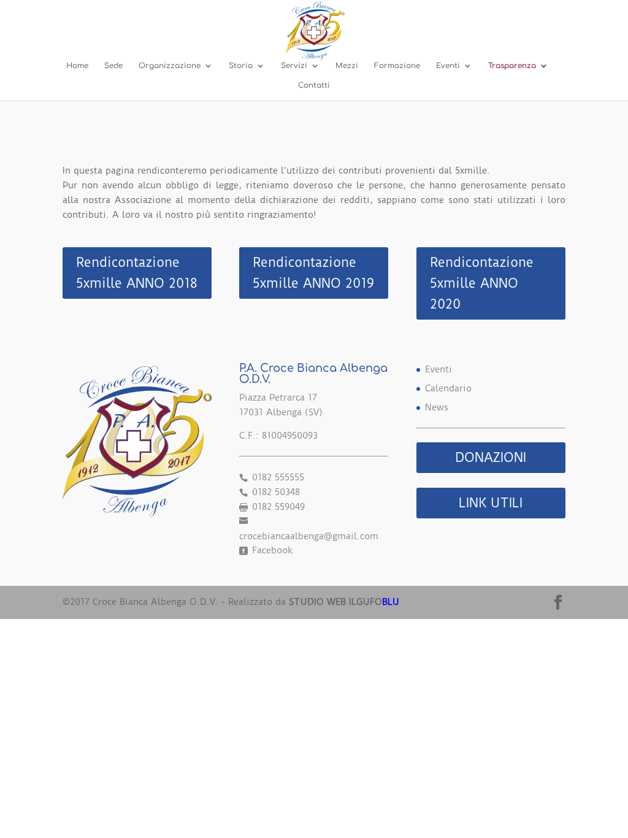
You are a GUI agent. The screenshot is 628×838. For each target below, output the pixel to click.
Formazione (397, 65)
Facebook (271, 550)
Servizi (294, 65)
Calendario (448, 388)
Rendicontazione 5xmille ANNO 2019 (313, 273)
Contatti (314, 85)
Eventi (448, 65)
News (436, 407)
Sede (113, 65)
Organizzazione (170, 65)
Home (77, 65)
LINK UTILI (491, 502)
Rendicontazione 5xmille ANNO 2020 (482, 283)
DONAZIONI (490, 457)
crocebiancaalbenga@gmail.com (308, 536)
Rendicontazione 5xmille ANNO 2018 (136, 273)
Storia (241, 65)
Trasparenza (512, 65)
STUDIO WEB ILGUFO (344, 601)
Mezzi (346, 65)
